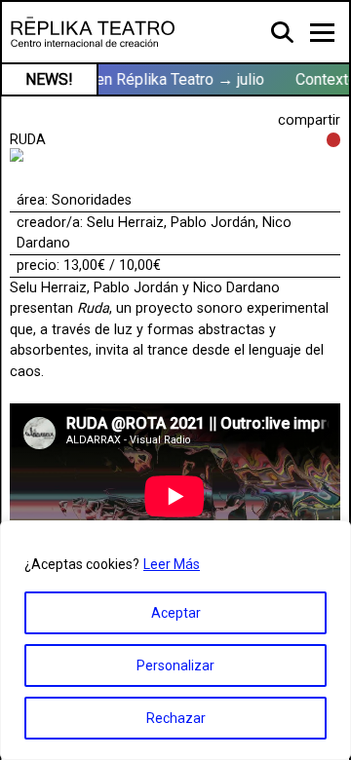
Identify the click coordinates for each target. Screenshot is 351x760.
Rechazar (176, 718)
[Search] (283, 31)
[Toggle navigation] (322, 32)
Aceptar (176, 613)
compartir (309, 120)
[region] (175, 640)
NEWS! (49, 79)
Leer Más (171, 564)
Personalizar (175, 665)
